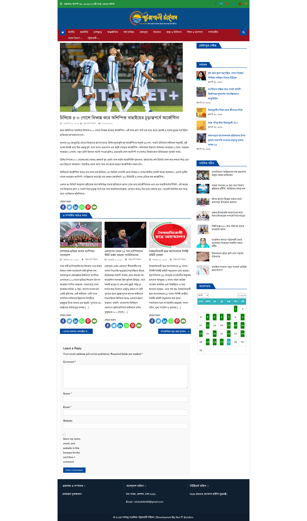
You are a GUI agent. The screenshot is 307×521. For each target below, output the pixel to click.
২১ (228, 333)
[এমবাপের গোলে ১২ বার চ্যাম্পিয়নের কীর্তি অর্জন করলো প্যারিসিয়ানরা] (125, 235)
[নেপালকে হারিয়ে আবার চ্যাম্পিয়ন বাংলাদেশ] (81, 235)
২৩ (242, 333)
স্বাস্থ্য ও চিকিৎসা (174, 32)
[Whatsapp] (82, 207)
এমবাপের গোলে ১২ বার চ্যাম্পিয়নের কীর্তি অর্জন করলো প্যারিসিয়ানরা (124, 253)
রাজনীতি (84, 32)
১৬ (242, 325)
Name (67, 393)
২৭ (221, 341)
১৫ (235, 325)
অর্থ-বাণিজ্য (128, 32)
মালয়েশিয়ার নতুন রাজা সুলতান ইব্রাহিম (176, 331)
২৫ (207, 341)
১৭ (201, 333)
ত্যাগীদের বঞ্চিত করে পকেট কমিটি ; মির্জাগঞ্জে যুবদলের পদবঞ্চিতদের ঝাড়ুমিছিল (225, 94)
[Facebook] (63, 207)
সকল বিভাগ (74, 38)
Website (67, 420)
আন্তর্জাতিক (112, 32)
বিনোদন (157, 32)
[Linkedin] (75, 207)
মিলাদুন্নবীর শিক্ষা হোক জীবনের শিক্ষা (225, 110)
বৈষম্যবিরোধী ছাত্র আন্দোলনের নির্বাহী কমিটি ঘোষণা (168, 253)
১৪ (228, 325)
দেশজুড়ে (98, 32)
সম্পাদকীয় (213, 32)
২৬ (214, 341)
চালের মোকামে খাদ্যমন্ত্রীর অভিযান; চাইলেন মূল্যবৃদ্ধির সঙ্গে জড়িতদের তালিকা (78, 331)
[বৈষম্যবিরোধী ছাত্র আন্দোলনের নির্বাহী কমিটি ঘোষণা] (170, 235)
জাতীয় (71, 32)
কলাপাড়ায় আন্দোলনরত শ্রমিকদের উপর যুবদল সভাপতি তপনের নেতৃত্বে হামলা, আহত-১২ (226, 140)
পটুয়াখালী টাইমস (89, 123)
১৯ (214, 333)
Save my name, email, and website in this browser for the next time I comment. (72, 450)
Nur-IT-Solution (184, 517)
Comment (69, 361)
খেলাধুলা (144, 32)
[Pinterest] (88, 207)
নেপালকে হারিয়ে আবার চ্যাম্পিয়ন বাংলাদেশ (77, 253)
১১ (207, 325)
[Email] (94, 207)
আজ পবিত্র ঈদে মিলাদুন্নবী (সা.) (223, 122)
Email (67, 407)
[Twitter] (69, 207)
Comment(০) (107, 123)
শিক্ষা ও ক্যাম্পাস (195, 32)
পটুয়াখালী (92, 38)
